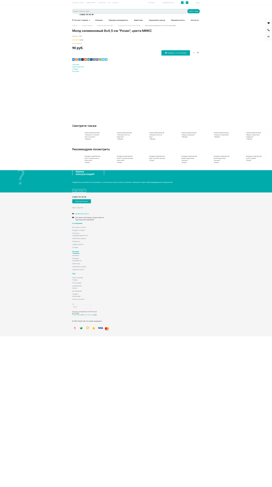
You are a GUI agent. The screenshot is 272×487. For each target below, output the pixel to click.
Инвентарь (138, 20)
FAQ (109, 3)
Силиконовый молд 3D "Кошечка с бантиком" (221, 134)
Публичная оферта (79, 238)
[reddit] (85, 59)
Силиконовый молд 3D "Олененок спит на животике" (124, 135)
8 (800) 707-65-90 (87, 14)
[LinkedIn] (88, 59)
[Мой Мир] (79, 59)
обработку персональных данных (134, 96)
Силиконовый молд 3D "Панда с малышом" (188, 134)
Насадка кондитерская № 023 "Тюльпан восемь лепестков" (125, 158)
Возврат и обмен (78, 230)
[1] (73, 40)
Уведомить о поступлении (176, 53)
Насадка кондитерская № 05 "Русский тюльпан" (157, 157)
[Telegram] (106, 59)
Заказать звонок (123, 361)
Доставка (75, 71)
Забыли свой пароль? (108, 452)
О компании (102, 3)
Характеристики (78, 67)
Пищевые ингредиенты (118, 20)
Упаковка (99, 20)
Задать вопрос (79, 191)
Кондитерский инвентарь (105, 25)
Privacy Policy (76, 315)
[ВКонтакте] (73, 59)
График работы (91, 3)
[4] (78, 40)
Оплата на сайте (78, 299)
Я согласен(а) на (127, 96)
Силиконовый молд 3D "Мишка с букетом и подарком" (253, 135)
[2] (74, 40)
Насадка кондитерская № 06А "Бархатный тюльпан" (189, 158)
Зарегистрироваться (113, 459)
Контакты (115, 3)
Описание (75, 65)
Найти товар (193, 11)
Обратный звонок (81, 201)
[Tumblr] (94, 59)
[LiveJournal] (91, 59)
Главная (74, 25)
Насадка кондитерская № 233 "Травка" (254, 157)
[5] (79, 40)
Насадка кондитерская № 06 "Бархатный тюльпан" (221, 158)
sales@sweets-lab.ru (168, 3)
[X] (82, 59)
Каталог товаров (81, 20)
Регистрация (76, 283)
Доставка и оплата (78, 3)
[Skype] (103, 59)
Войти (198, 3)
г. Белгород (151, 3)
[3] (76, 40)
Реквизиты (76, 241)
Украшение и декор (157, 20)
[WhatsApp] (100, 59)
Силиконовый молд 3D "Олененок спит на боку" (156, 135)
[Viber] (97, 59)
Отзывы (75, 69)
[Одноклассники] (76, 59)
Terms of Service (88, 315)
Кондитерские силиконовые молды (129, 25)
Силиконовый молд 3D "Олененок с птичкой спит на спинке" (92, 135)
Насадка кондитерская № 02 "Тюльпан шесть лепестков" (92, 158)
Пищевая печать (178, 20)
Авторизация (77, 291)
